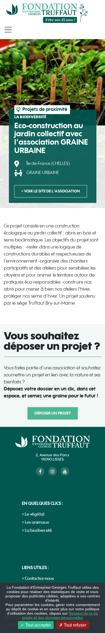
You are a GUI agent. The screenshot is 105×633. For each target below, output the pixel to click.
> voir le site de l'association (50, 191)
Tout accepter (37, 625)
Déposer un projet (52, 413)
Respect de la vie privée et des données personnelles (60, 615)
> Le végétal (33, 514)
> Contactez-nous (38, 578)
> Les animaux (35, 522)
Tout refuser (74, 625)
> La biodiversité (37, 530)
